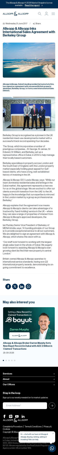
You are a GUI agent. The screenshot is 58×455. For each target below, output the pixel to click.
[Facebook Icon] (4, 416)
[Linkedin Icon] (23, 416)
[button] (46, 13)
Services (7, 374)
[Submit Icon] (51, 405)
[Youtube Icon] (17, 416)
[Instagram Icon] (10, 416)
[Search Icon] (40, 14)
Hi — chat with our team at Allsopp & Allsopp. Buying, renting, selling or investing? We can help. (34, 436)
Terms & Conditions (33, 427)
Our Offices (9, 384)
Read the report (32, 5)
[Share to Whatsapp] (28, 286)
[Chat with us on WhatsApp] (52, 448)
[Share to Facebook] (8, 286)
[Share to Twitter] (15, 286)
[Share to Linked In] (21, 286)
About (6, 379)
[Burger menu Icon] (53, 14)
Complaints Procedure (12, 427)
